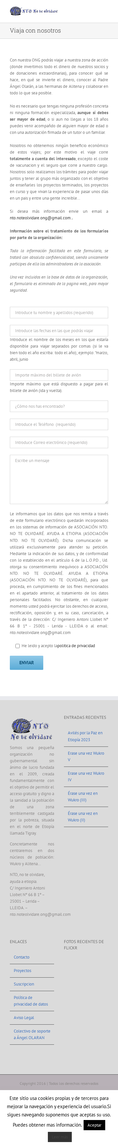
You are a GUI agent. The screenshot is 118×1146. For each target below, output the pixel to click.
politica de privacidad (76, 645)
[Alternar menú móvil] (105, 11)
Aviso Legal (24, 1017)
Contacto (22, 957)
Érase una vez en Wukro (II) (83, 817)
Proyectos (22, 970)
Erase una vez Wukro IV (86, 776)
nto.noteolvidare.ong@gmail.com (40, 218)
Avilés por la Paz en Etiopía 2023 (85, 736)
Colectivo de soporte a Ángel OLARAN (32, 1034)
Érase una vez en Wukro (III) (83, 797)
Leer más (60, 1137)
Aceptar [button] (94, 1125)
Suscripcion (24, 984)
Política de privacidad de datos (31, 1001)
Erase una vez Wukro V (86, 756)
